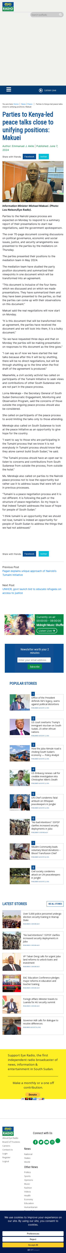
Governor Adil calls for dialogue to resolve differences (40, 1022)
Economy (28, 1199)
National (28, 1154)
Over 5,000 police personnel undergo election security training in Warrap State (42, 917)
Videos (27, 1191)
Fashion (28, 1187)
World (27, 1161)
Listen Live (45, 630)
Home (16, 104)
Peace (29, 104)
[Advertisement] (33, 52)
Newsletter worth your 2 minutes (35, 651)
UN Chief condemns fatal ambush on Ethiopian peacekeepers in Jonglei (44, 801)
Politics (27, 1172)
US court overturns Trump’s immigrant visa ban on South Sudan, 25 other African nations (46, 727)
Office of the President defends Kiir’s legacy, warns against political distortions (45, 701)
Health (27, 1195)
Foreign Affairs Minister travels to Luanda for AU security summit (40, 1000)
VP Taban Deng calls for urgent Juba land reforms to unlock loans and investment (42, 959)
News (23, 104)
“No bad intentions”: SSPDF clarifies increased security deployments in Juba (45, 825)
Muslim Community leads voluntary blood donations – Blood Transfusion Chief (46, 850)
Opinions (28, 1180)
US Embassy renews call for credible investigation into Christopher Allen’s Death (45, 776)
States (27, 1158)
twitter (43, 156)
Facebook (29, 156)
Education (29, 1203)
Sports (27, 1176)
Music (27, 1183)
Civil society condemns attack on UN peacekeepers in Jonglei (45, 874)
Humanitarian (30, 1207)
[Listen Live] (40, 90)
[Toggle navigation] (9, 90)
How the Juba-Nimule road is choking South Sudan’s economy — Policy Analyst (46, 752)
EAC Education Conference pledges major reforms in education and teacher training (41, 981)
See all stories (55, 904)
